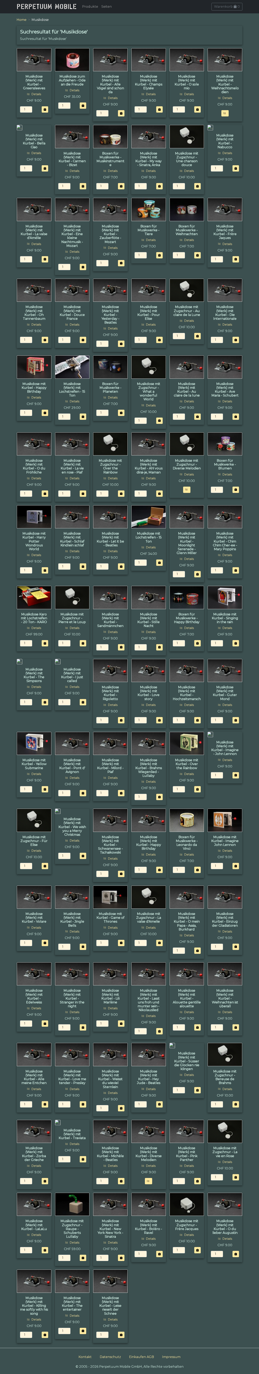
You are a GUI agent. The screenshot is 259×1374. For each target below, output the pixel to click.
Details (36, 94)
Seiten (106, 7)
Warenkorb (227, 7)
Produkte (90, 7)
